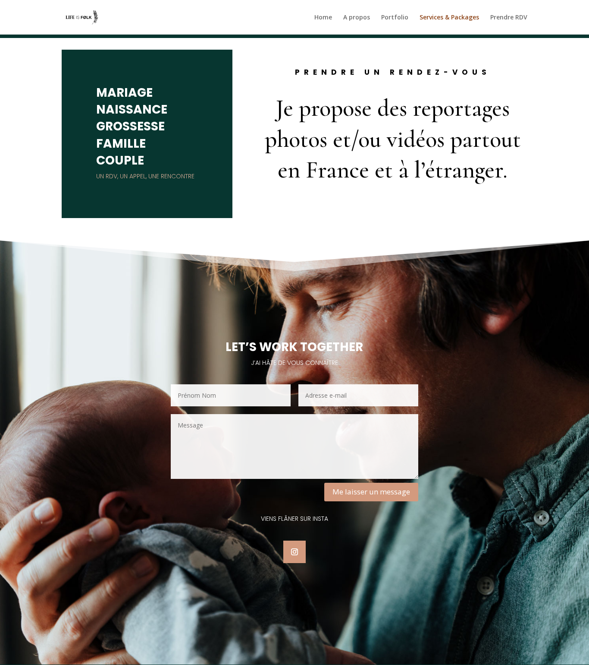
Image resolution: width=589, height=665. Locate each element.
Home (323, 17)
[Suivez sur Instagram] (294, 552)
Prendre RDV (508, 17)
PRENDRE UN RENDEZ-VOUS (393, 73)
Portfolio (394, 17)
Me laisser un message (371, 492)
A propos (356, 17)
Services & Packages (449, 17)
